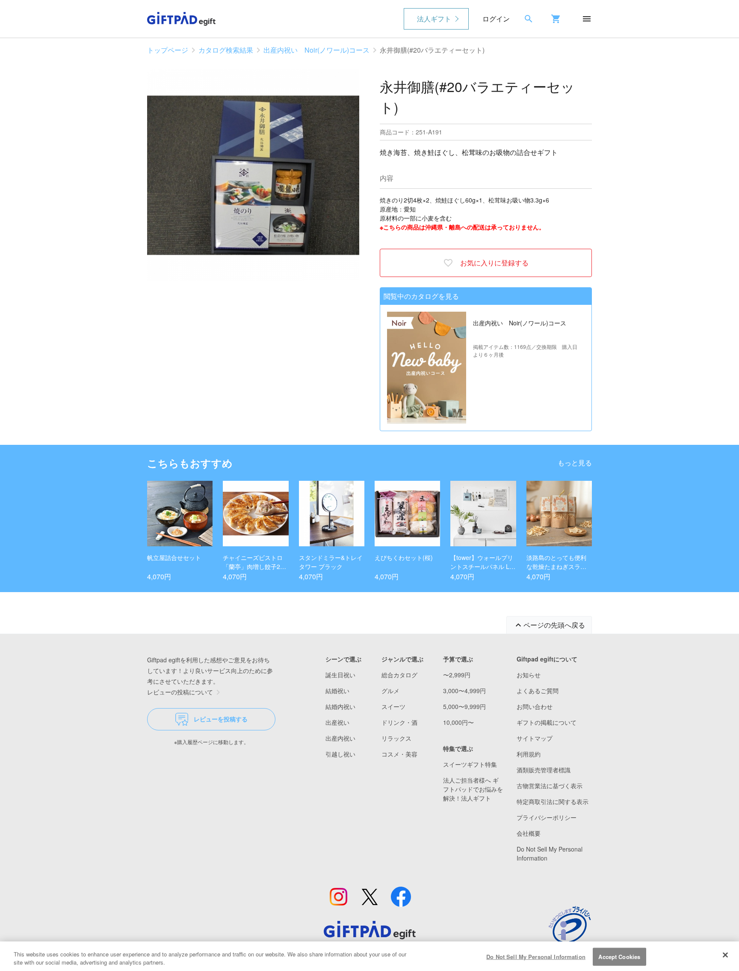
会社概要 (529, 833)
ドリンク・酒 (399, 722)
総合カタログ (399, 674)
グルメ (390, 690)
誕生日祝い (340, 674)
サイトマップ (535, 738)
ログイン (496, 19)
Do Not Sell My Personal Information (535, 957)
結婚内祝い (340, 706)
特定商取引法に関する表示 (552, 801)
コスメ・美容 (399, 754)
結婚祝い (337, 690)
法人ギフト (434, 19)
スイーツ (393, 706)
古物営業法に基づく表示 (549, 785)
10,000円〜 (458, 722)
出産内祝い (340, 738)
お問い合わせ (535, 706)
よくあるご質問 (538, 690)
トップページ (167, 50)
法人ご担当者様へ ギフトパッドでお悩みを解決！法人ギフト (473, 789)
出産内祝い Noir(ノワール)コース (316, 50)
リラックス (396, 738)
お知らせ (529, 674)
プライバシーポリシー (546, 817)
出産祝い (337, 722)
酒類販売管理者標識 (544, 769)
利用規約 (529, 754)
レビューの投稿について (180, 692)
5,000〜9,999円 (464, 706)
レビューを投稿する (221, 719)
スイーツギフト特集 (470, 764)
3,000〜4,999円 (464, 690)
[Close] (725, 955)
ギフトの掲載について (546, 722)
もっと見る (575, 463)
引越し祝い (340, 754)
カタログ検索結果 (225, 50)
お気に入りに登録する (494, 263)
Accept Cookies (619, 957)
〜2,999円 (456, 674)
